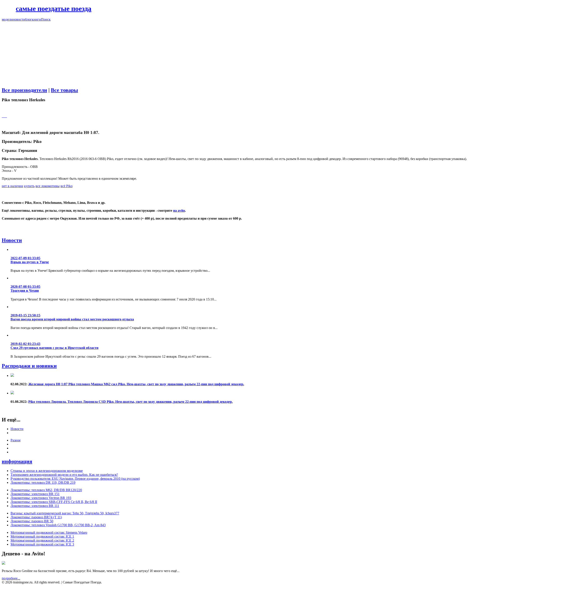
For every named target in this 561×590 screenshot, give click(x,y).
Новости (12, 240)
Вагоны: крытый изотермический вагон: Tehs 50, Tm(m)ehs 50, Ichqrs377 (65, 513)
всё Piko (66, 186)
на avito (179, 210)
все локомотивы (48, 186)
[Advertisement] (280, 52)
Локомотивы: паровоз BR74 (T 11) (36, 517)
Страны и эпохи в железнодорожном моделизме (47, 471)
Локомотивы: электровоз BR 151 (35, 494)
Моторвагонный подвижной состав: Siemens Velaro (49, 532)
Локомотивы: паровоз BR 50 (32, 521)
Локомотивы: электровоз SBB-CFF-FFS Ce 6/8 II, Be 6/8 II (54, 502)
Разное (16, 440)
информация (17, 461)
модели (7, 19)
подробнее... (11, 578)
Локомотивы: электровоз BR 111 (35, 506)
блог (28, 19)
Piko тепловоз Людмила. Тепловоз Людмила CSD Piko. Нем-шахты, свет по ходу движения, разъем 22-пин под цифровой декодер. (130, 401)
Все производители (24, 90)
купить (29, 186)
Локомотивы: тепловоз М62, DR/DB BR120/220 (46, 490)
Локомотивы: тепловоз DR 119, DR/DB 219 (43, 482)
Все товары (64, 90)
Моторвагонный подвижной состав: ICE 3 (42, 544)
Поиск (46, 19)
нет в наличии (12, 186)
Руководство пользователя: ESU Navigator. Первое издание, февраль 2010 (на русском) (75, 478)
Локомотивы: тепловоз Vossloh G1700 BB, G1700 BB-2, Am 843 (58, 525)
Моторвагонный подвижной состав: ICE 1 (42, 536)
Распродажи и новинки (29, 366)
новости (19, 19)
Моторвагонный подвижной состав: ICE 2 (42, 540)
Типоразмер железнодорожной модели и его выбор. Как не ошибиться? (64, 474)
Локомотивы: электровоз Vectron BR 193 (41, 498)
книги (36, 19)
